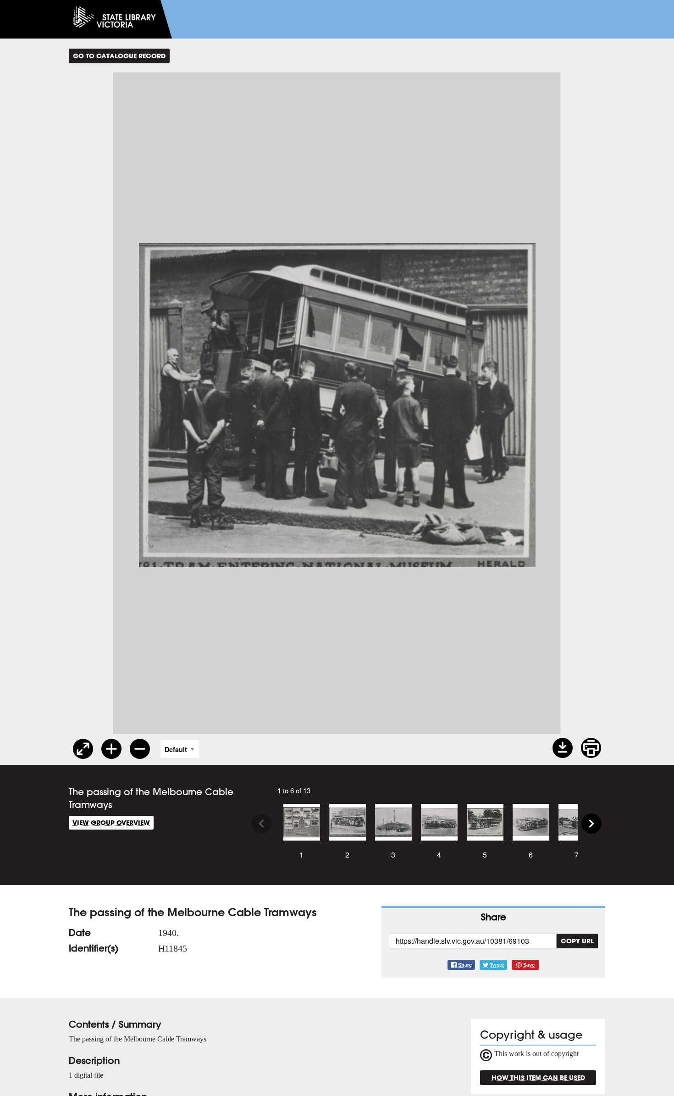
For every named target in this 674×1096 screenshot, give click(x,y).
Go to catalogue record (119, 55)
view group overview (111, 822)
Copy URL (577, 940)
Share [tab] (493, 917)
